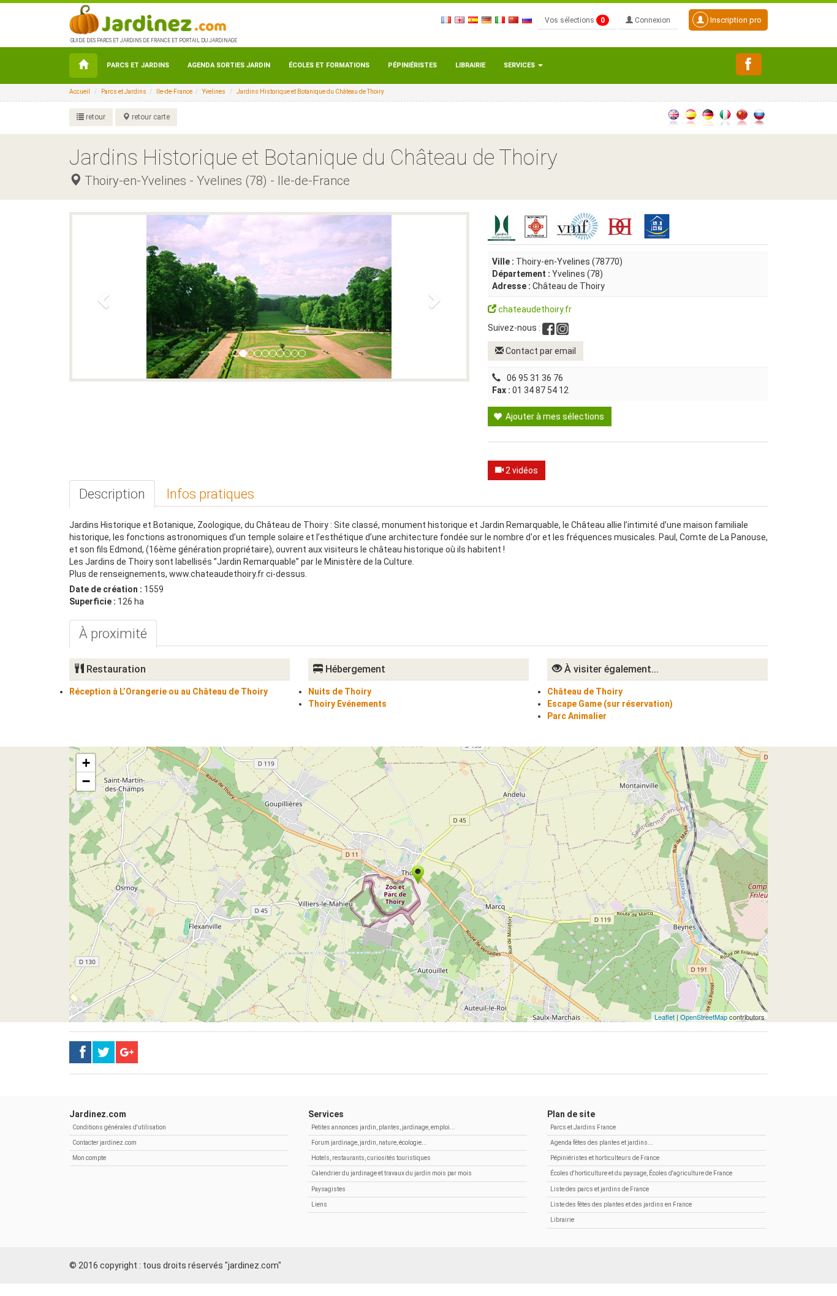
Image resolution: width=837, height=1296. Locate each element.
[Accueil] (83, 65)
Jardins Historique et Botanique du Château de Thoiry (310, 91)
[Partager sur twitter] (104, 1052)
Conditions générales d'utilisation (119, 1127)
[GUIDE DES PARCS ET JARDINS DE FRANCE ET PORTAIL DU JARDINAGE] (152, 18)
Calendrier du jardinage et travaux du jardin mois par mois (391, 1173)
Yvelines (213, 91)
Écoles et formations (329, 65)
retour (94, 117)
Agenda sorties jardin (228, 65)
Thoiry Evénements (347, 704)
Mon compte (89, 1158)
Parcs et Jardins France (583, 1127)
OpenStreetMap (703, 1017)
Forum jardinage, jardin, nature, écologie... (369, 1142)
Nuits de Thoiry (339, 691)
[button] (101, 297)
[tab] (112, 494)
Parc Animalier (577, 716)
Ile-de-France (174, 91)
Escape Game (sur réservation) (610, 704)
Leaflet (664, 1017)
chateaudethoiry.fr (534, 309)
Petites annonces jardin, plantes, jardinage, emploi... (383, 1127)
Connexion (651, 20)
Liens (319, 1204)
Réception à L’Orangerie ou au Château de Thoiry (168, 691)
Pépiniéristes (412, 65)
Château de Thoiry (585, 691)
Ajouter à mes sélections (554, 416)
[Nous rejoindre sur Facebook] (749, 64)
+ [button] (86, 762)
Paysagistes (328, 1189)
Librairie (470, 65)
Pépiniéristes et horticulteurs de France (604, 1158)
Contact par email (540, 351)
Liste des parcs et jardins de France (599, 1189)
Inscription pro (735, 19)
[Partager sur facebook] (80, 1052)
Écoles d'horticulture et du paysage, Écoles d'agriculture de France (641, 1173)
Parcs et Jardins (138, 65)
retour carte (150, 117)
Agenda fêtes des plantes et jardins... (601, 1142)
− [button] (86, 781)
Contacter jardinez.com (104, 1142)
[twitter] (127, 1052)
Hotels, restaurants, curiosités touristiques (371, 1158)
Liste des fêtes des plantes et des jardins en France (621, 1204)
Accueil (79, 91)
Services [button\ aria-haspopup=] (520, 65)
